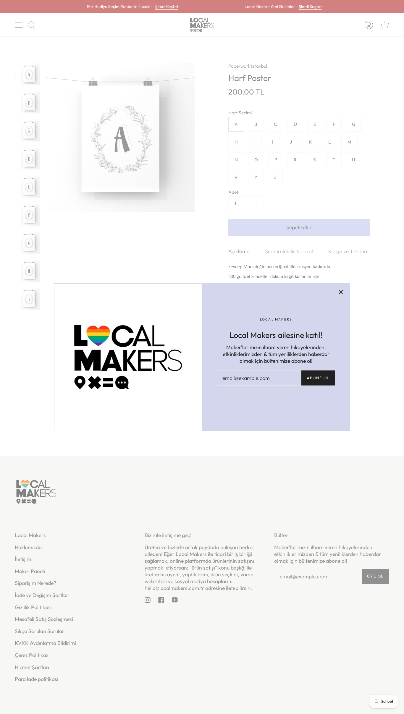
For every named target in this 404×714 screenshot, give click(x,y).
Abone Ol (318, 377)
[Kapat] (341, 292)
